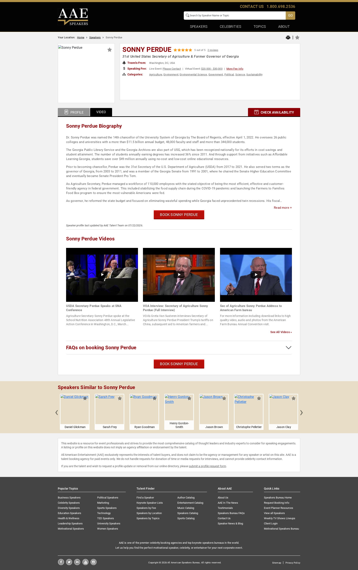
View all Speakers (274, 513)
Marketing (103, 502)
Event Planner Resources (278, 507)
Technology (104, 513)
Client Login (271, 523)
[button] (56, 412)
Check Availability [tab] (277, 112)
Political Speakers (107, 497)
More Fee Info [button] (234, 68)
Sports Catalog (186, 518)
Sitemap (276, 563)
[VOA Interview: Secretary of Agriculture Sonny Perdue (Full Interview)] (179, 275)
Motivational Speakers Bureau (281, 528)
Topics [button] (260, 26)
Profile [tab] (76, 112)
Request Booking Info (276, 502)
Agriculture (155, 74)
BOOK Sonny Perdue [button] (179, 214)
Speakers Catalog (187, 513)
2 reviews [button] (213, 50)
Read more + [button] (283, 208)
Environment (170, 74)
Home (80, 37)
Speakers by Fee (146, 507)
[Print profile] (288, 37)
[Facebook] (61, 564)
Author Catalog (186, 497)
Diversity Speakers (69, 507)
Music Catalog (185, 507)
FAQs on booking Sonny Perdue (101, 347)
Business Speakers (69, 497)
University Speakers (108, 523)
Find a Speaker (145, 497)
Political (229, 74)
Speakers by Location (149, 513)
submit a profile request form (207, 466)
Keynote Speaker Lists (150, 502)
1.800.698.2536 (281, 6)
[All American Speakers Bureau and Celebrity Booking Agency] (73, 16)
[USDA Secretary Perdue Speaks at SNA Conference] (102, 275)
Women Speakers (107, 528)
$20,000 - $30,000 (212, 68)
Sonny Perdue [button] (147, 49)
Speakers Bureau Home (278, 497)
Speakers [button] (198, 26)
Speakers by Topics (148, 518)
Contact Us (224, 518)
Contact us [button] (252, 6)
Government (215, 74)
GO (290, 15)
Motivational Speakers (71, 528)
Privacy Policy (292, 563)
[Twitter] (69, 564)
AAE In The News (228, 502)
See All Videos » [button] (281, 332)
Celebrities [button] (230, 26)
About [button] (284, 26)
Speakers (95, 37)
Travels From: (136, 62)
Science (240, 74)
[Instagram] (93, 564)
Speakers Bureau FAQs (231, 513)
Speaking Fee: (137, 68)
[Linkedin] (77, 564)
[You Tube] (85, 564)
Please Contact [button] (172, 68)
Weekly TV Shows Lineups (279, 518)
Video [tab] (101, 112)
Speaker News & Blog (230, 523)
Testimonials (225, 507)
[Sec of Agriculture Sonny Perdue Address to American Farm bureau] (256, 275)
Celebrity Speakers (69, 502)
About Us (223, 497)
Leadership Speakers (70, 523)
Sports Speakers (107, 507)
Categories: (135, 74)
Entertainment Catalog (190, 502)
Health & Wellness (68, 518)
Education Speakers (69, 513)
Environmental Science (193, 74)
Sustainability (254, 74)
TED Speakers (105, 518)
